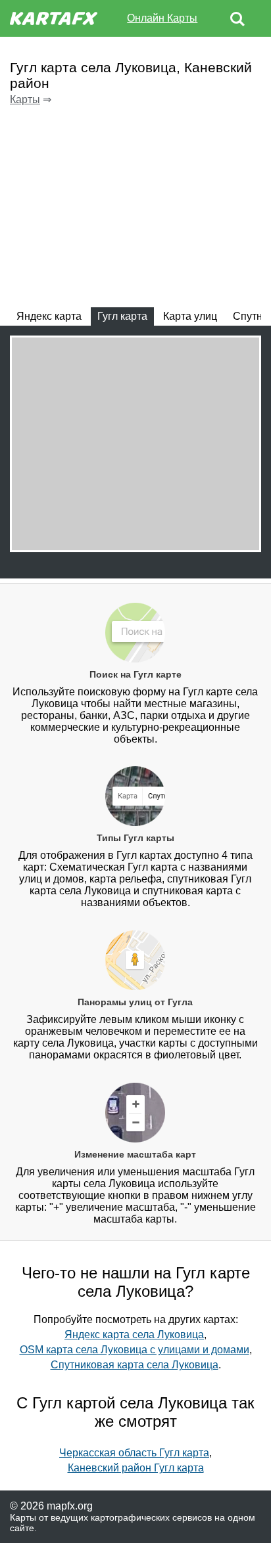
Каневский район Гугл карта (136, 1467)
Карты (25, 99)
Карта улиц (190, 316)
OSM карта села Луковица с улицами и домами (134, 1349)
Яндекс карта (49, 316)
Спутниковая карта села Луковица (134, 1364)
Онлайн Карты (162, 18)
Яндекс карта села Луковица (134, 1334)
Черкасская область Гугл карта (134, 1452)
